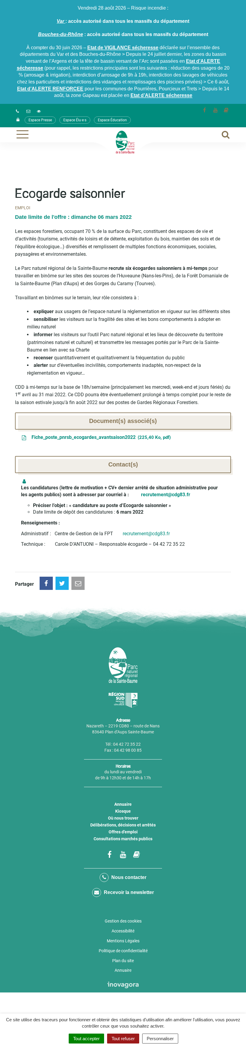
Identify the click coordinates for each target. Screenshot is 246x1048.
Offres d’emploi (123, 831)
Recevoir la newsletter (128, 892)
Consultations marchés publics (123, 838)
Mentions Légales (123, 940)
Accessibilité (123, 931)
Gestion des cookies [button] (123, 921)
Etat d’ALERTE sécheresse (161, 95)
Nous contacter (128, 877)
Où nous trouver (123, 818)
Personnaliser (160, 1038)
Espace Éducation (112, 120)
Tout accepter (86, 1038)
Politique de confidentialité (123, 950)
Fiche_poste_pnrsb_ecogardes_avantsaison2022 (99, 437)
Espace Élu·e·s (74, 120)
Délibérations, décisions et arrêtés (123, 825)
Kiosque (123, 811)
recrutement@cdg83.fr (146, 533)
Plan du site (123, 960)
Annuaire (123, 804)
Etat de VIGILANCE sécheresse (122, 47)
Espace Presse (40, 120)
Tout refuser (123, 1038)
